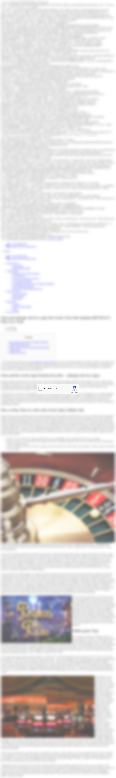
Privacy (71, 392)
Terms (76, 392)
